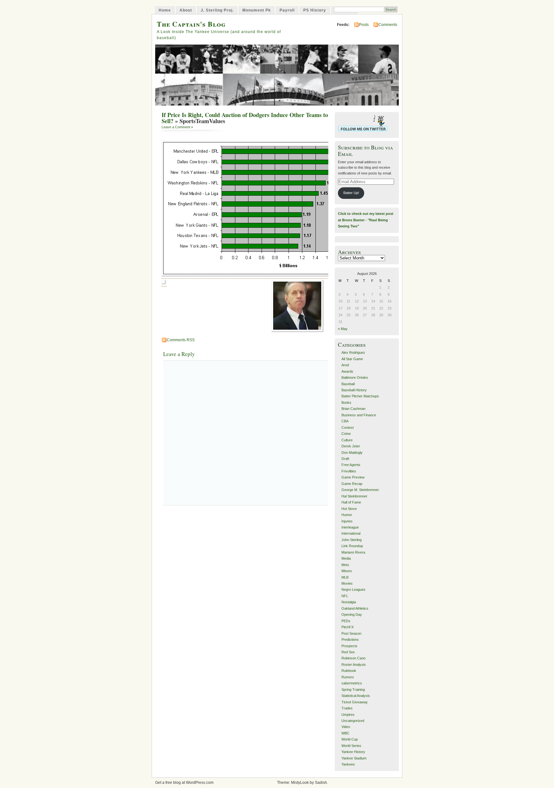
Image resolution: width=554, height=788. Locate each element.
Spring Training (353, 689)
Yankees (348, 764)
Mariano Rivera (353, 552)
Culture (347, 440)
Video (345, 727)
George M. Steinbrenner (360, 490)
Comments (387, 24)
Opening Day (351, 614)
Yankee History (353, 752)
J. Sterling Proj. (217, 10)
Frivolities (348, 471)
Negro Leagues (353, 589)
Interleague (350, 527)
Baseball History (354, 390)
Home (165, 10)
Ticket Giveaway (354, 702)
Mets (345, 565)
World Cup (349, 739)
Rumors (347, 677)
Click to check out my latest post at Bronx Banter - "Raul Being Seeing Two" (365, 220)
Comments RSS (181, 340)
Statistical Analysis (355, 696)
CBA (344, 421)
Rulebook (348, 671)
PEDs (345, 621)
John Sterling (351, 540)
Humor (346, 515)
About (186, 10)
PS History (314, 10)
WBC (345, 733)
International (350, 533)
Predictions (350, 639)
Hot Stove (349, 509)
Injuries (347, 521)
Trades (347, 708)
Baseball (348, 384)
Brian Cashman (353, 409)
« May (343, 329)
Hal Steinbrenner (354, 496)
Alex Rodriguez (353, 352)
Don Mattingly (352, 452)
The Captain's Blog (191, 24)
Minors (346, 571)
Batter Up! (351, 193)
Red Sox (348, 652)
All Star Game (352, 359)
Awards (347, 371)
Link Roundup (352, 546)
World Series (351, 746)
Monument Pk (256, 10)
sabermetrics (351, 683)
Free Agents (350, 465)
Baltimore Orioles (354, 377)
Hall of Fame (351, 502)
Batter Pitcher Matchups (360, 396)
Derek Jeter (350, 446)
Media (346, 558)
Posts (364, 24)
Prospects (349, 646)
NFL (344, 596)
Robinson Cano (353, 658)
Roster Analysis (353, 664)
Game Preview (353, 477)
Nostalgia (348, 602)
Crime (346, 434)
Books (346, 402)
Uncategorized (352, 721)
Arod (345, 365)
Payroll (287, 10)
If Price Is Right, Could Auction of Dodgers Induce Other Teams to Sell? (245, 118)
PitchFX (347, 627)
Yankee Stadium (353, 758)
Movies (347, 583)
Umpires (348, 714)
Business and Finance (358, 415)
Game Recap (351, 484)
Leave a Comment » (177, 127)
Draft (345, 459)
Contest (347, 427)
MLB (344, 577)
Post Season (351, 633)
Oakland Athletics (354, 608)
